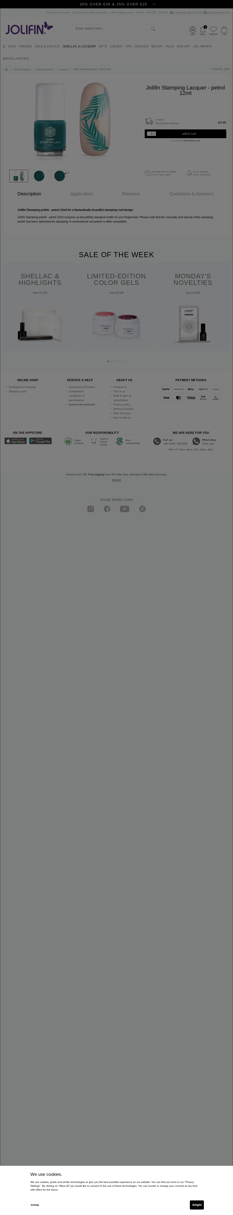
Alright (197, 1204)
